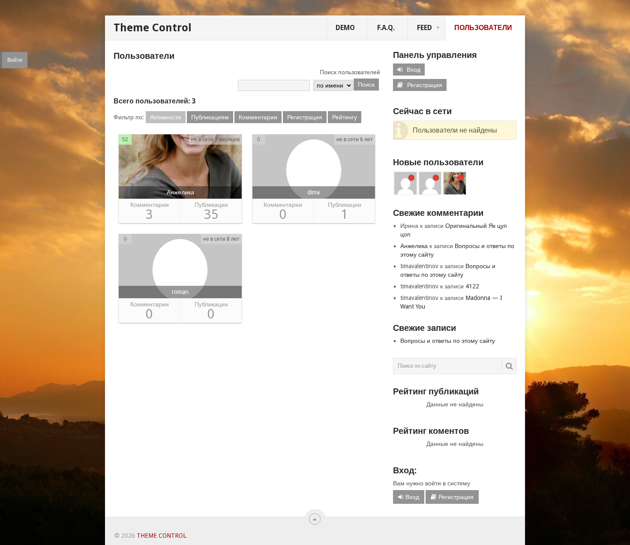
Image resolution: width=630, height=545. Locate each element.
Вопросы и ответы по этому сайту (447, 340)
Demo (345, 28)
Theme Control (153, 27)
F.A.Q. (386, 28)
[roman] (430, 183)
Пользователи (483, 28)
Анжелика (414, 245)
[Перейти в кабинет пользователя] (180, 168)
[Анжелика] (455, 183)
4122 (472, 286)
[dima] (405, 183)
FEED (424, 28)
